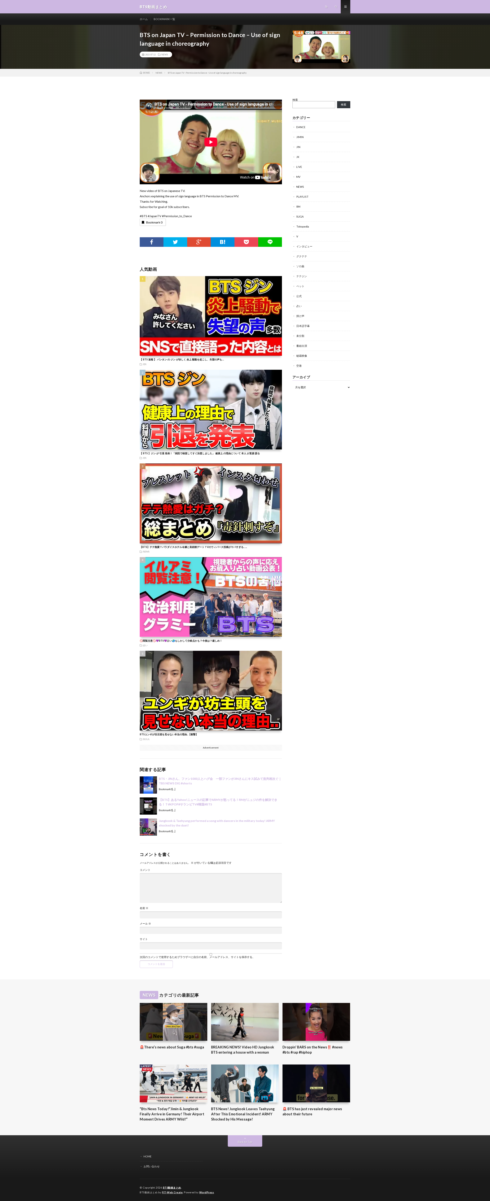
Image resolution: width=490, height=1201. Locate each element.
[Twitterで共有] (175, 242)
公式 (299, 296)
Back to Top (245, 1141)
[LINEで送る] (270, 242)
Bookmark (154, 222)
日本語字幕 (303, 325)
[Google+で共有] (199, 242)
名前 (144, 908)
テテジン (301, 276)
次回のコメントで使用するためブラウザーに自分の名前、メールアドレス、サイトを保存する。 (197, 957)
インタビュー (304, 246)
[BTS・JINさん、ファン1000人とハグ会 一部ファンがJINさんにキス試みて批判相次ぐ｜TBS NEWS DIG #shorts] (148, 785)
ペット (300, 286)
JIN (144, 364)
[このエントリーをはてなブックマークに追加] (222, 242)
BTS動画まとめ (172, 1187)
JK (297, 156)
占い (145, 645)
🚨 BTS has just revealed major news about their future (312, 1111)
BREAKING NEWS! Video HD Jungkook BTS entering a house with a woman (242, 1049)
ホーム (144, 19)
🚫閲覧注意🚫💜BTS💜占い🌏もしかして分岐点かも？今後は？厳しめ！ (181, 640)
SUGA (146, 739)
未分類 (300, 335)
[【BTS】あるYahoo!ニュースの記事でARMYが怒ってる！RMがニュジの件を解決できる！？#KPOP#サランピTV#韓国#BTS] (148, 806)
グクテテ (301, 256)
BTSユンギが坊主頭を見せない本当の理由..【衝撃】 (169, 734)
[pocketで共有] (246, 242)
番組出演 (301, 345)
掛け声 (300, 316)
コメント (145, 870)
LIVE (299, 166)
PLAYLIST (302, 196)
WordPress (206, 1192)
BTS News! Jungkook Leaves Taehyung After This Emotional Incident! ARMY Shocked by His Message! (243, 1114)
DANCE (300, 127)
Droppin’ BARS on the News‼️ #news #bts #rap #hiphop (313, 1049)
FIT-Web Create (172, 1192)
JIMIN (300, 137)
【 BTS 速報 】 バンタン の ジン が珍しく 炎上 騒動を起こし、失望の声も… (182, 359)
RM (298, 206)
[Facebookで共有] (151, 242)
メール (145, 923)
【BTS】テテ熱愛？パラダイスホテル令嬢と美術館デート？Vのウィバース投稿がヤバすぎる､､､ (193, 546)
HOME (148, 1156)
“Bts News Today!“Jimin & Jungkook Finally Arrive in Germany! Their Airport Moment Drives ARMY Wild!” (172, 1114)
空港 (299, 365)
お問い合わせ (152, 1166)
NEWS (164, 54)
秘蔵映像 (301, 355)
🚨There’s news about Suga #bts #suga (172, 1047)
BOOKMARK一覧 (164, 19)
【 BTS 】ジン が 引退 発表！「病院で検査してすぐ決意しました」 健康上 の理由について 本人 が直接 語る (200, 453)
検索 (295, 99)
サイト (144, 939)
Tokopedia (302, 226)
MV (298, 176)
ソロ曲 (300, 266)
